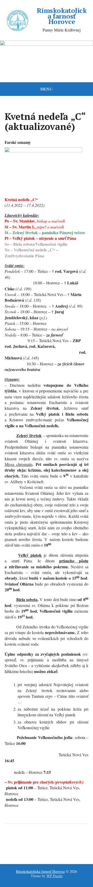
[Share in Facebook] (10, 841)
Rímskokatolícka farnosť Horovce (62, 16)
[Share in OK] (35, 841)
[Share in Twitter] (61, 841)
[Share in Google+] (48, 841)
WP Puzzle (55, 875)
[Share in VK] (23, 841)
